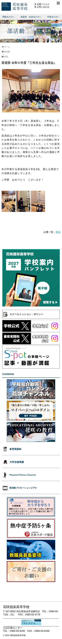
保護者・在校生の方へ (31, 17)
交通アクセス (43, 4)
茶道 (58, 232)
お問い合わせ (43, 7)
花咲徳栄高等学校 (18, 635)
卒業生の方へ (53, 17)
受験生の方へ (8, 17)
